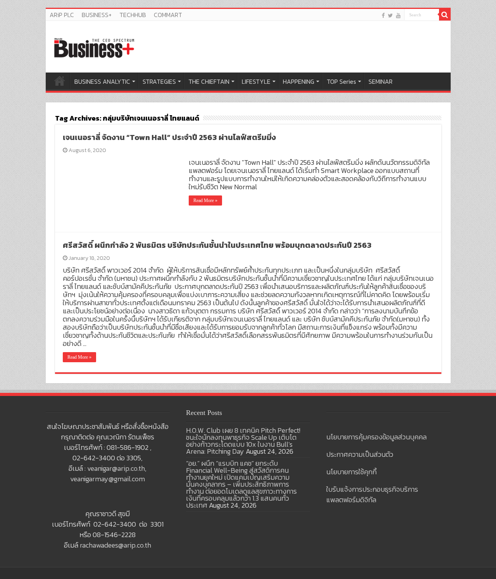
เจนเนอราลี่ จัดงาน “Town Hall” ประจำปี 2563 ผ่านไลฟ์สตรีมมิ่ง (169, 137)
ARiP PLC (62, 14)
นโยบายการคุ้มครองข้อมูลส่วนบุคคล (376, 437)
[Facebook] (383, 15)
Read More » (205, 200)
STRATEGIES (159, 81)
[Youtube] (398, 15)
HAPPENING (298, 81)
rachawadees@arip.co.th (115, 545)
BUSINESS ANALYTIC (102, 81)
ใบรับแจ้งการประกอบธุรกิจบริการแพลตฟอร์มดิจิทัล (372, 494)
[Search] (445, 15)
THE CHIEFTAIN (208, 81)
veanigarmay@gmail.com (107, 479)
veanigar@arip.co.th (116, 468)
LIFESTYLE (256, 81)
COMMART (168, 14)
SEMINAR (381, 81)
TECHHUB (132, 14)
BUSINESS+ (97, 14)
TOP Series (341, 81)
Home (60, 81)
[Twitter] (390, 15)
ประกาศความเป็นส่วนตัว (359, 454)
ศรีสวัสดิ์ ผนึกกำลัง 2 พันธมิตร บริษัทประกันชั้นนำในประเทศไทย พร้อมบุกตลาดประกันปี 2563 (217, 245)
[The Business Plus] (94, 47)
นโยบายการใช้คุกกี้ (351, 472)
